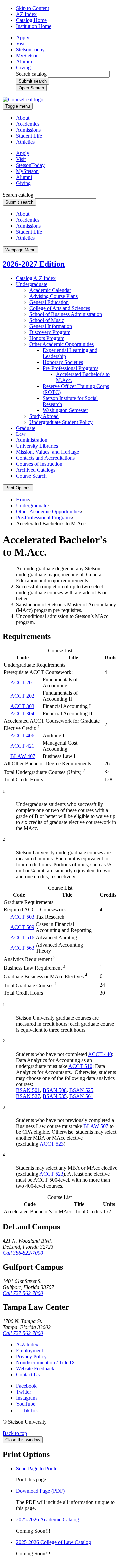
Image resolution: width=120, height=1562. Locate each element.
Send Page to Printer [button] (37, 1468)
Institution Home (33, 26)
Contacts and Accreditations (45, 458)
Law (21, 434)
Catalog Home (31, 20)
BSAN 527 (28, 1096)
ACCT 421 (22, 746)
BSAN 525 (81, 1090)
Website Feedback (35, 1368)
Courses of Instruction (39, 464)
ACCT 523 (52, 1144)
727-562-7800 (23, 1293)
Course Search (31, 476)
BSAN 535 (55, 1096)
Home (22, 499)
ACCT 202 (22, 696)
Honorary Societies (63, 362)
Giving (23, 67)
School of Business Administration (65, 314)
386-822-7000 (23, 1253)
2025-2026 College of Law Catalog (53, 1542)
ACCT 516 (22, 937)
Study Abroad (44, 416)
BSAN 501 (28, 1090)
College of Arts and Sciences (59, 308)
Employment (29, 1350)
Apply (22, 37)
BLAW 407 (22, 756)
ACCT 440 (100, 1054)
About (22, 118)
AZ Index (26, 14)
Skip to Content (32, 8)
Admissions (28, 130)
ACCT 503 (22, 917)
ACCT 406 (22, 735)
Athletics (25, 142)
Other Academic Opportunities (61, 344)
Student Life (29, 136)
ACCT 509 (22, 927)
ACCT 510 (80, 1066)
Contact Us (28, 1374)
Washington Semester (65, 410)
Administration (31, 440)
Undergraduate (31, 284)
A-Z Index (27, 1344)
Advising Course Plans (53, 296)
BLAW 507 (95, 1126)
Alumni (24, 61)
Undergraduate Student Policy (61, 422)
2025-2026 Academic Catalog (47, 1519)
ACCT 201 (22, 682)
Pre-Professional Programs (44, 517)
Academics (27, 124)
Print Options (18, 487)
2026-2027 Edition (34, 264)
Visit (21, 43)
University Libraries (37, 446)
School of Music (46, 320)
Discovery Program (49, 332)
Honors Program (46, 338)
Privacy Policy (31, 1356)
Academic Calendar (50, 290)
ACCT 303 (22, 706)
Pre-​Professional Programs (70, 368)
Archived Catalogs (35, 470)
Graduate (25, 428)
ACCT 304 (22, 713)
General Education (49, 302)
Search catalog (31, 74)
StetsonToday (30, 49)
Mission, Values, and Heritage (47, 452)
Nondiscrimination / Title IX (45, 1362)
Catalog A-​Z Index (36, 278)
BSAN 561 (81, 1096)
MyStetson (27, 55)
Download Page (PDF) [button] (40, 1491)
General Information (50, 326)
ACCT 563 (22, 948)
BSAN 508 (55, 1090)
